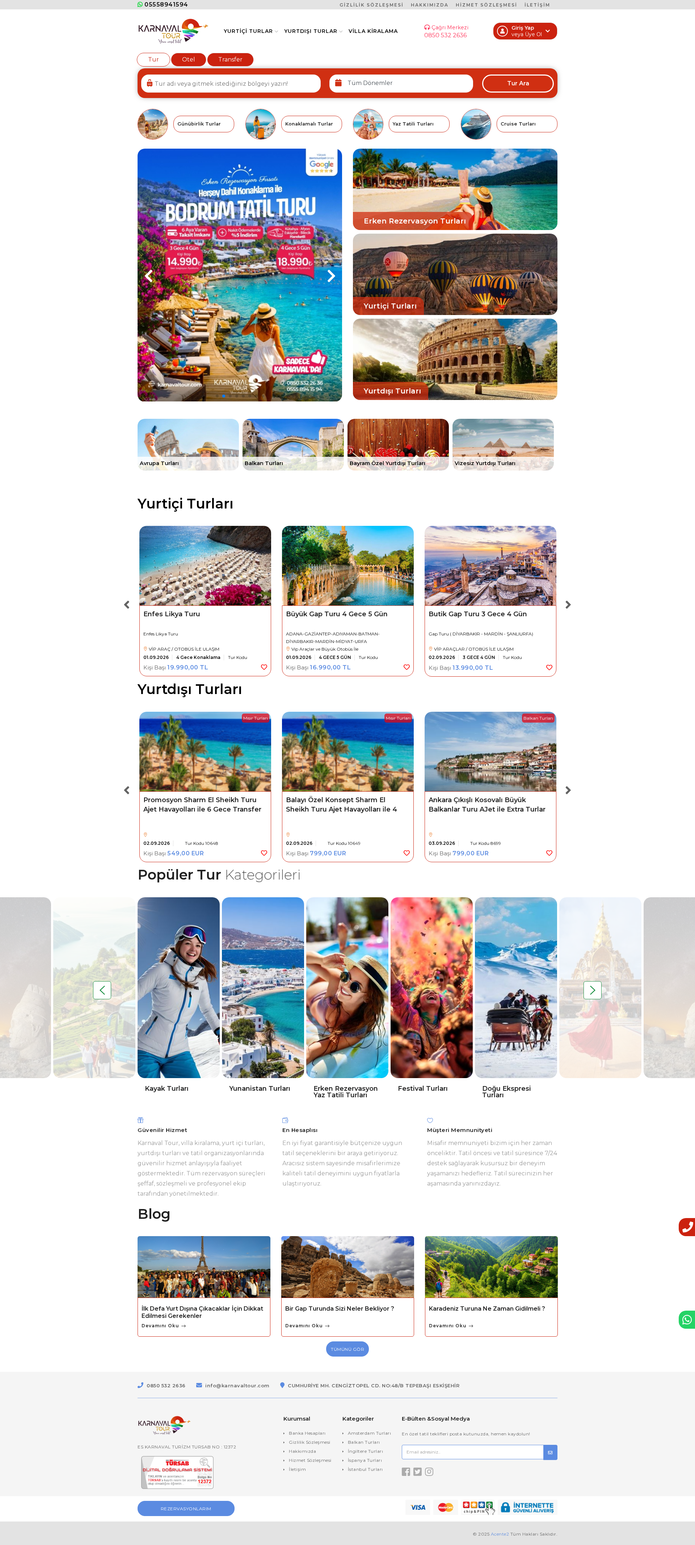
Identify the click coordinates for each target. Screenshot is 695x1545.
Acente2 (500, 1534)
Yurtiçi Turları (185, 503)
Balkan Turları (364, 1442)
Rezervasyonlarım (186, 1508)
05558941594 (165, 4)
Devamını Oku (161, 1325)
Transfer (230, 59)
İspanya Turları (365, 1460)
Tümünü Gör (347, 1349)
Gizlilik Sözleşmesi (309, 1442)
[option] (205, 601)
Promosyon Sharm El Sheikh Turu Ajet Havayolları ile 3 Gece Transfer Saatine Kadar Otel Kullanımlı (487, 809)
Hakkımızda (302, 1451)
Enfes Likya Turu (171, 614)
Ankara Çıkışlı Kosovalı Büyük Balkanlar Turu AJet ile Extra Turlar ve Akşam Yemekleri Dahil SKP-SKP (345, 809)
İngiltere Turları (365, 1451)
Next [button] (568, 601)
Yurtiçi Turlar (248, 31)
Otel (188, 59)
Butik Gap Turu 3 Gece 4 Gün (478, 614)
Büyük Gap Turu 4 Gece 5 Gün (337, 614)
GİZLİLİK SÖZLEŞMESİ (372, 5)
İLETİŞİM (537, 5)
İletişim (297, 1469)
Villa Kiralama (373, 31)
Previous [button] (126, 601)
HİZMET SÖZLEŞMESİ (486, 5)
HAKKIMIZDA (429, 5)
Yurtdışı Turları (190, 689)
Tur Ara (518, 83)
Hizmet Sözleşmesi (310, 1460)
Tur (153, 59)
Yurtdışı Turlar (310, 31)
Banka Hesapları (307, 1433)
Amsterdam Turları (369, 1433)
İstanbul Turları (365, 1469)
